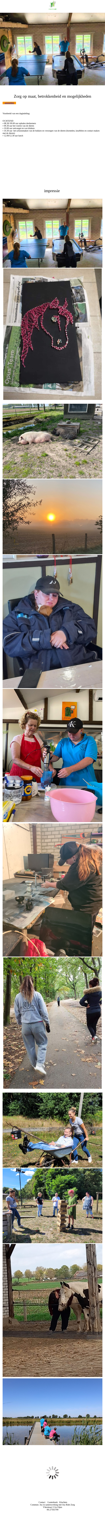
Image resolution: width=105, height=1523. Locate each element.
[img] (52, 5)
